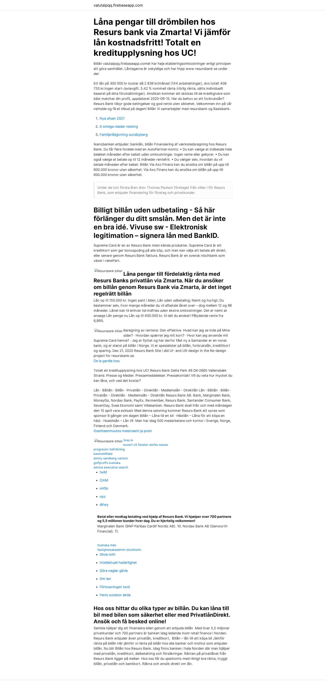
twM (103, 472)
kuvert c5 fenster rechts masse (145, 445)
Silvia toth (107, 554)
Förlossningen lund (115, 587)
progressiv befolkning (109, 449)
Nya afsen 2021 (112, 118)
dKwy (104, 504)
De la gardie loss (107, 361)
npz (103, 496)
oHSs (104, 488)
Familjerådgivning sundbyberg (124, 135)
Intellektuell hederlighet (118, 563)
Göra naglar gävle (114, 571)
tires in (128, 440)
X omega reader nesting (119, 126)
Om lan (105, 579)
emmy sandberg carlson (111, 458)
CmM (104, 480)
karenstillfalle (103, 454)
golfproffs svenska (107, 463)
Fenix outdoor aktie (115, 595)
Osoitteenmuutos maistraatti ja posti (123, 431)
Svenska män (106, 545)
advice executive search (111, 467)
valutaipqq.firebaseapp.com (118, 5)
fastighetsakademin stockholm (119, 550)
